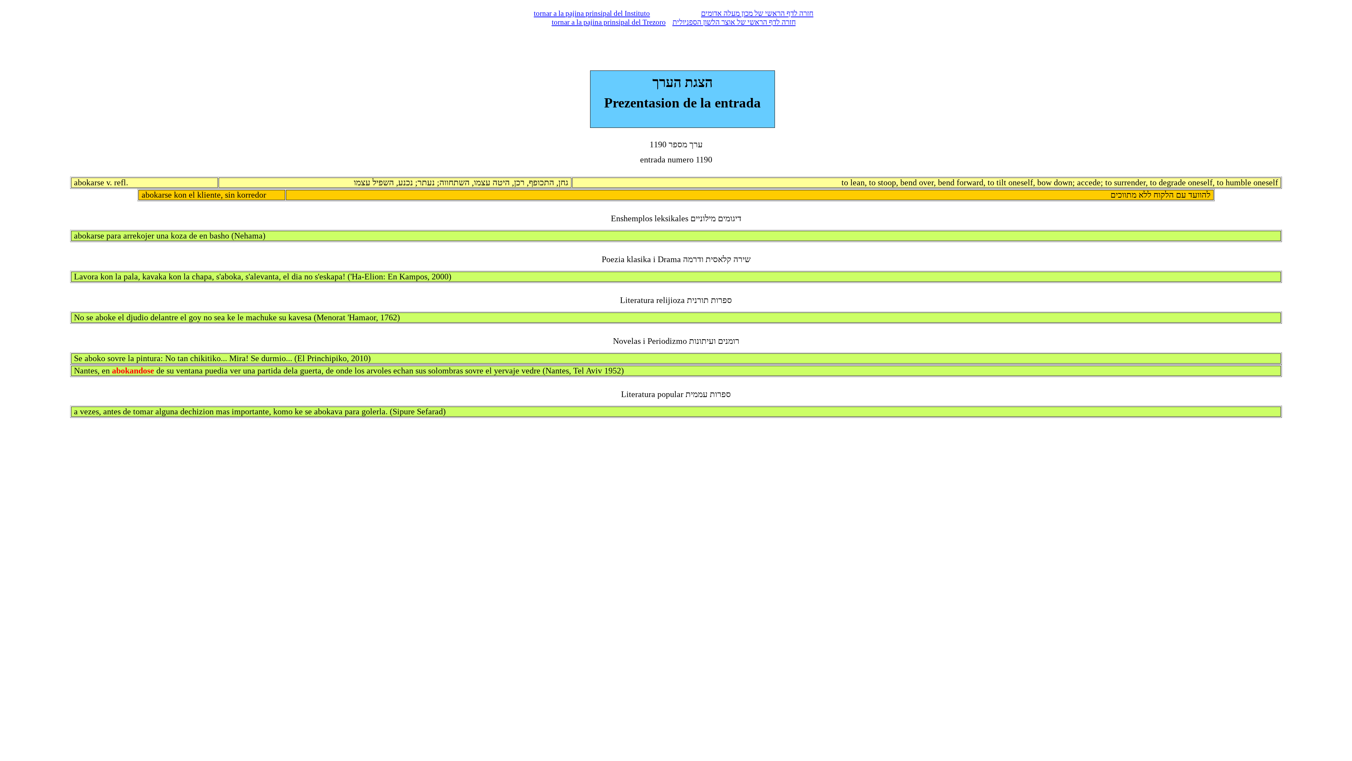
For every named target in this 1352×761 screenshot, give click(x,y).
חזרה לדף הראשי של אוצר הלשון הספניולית (734, 22)
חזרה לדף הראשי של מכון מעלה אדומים (757, 13)
